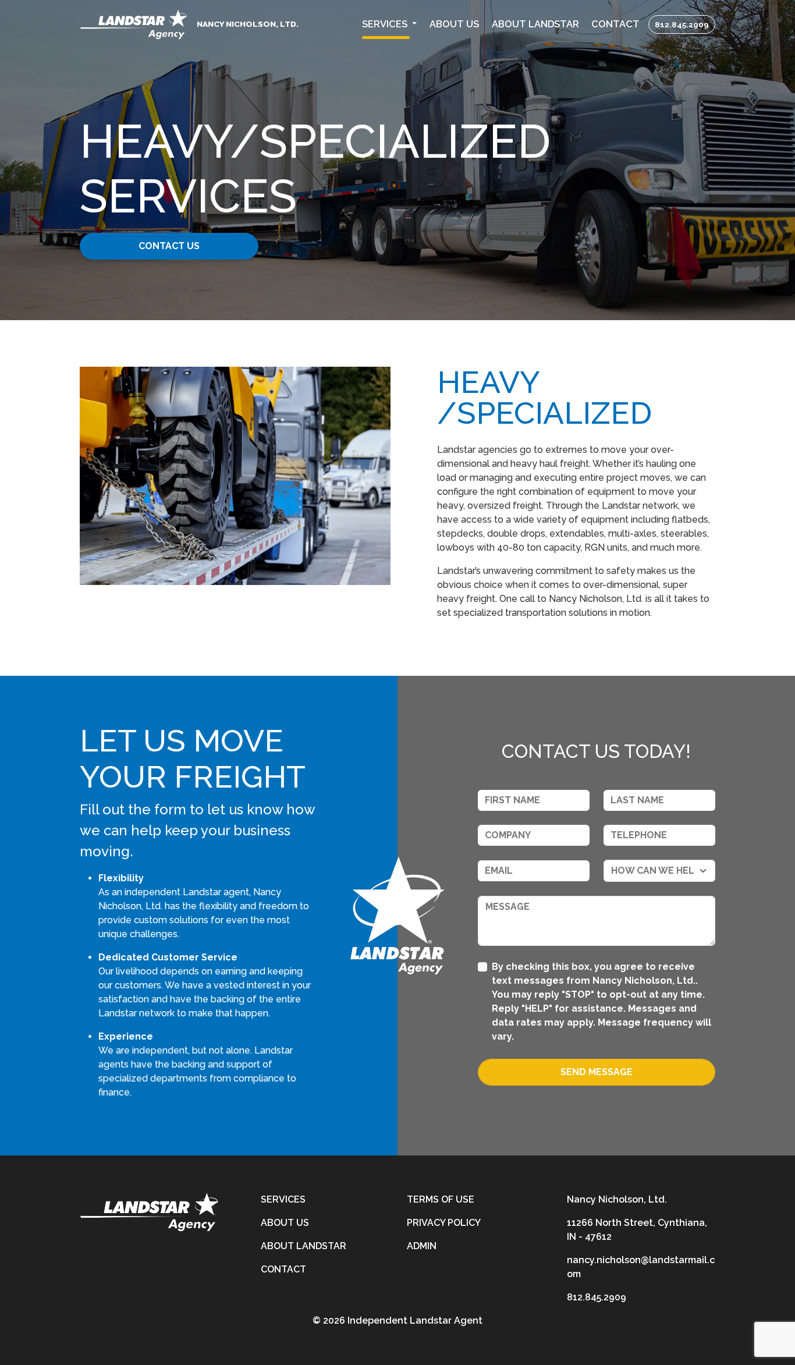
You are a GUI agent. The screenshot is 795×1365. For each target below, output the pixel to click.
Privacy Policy (444, 1222)
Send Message (596, 1071)
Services (283, 1199)
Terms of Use (440, 1199)
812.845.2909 (682, 24)
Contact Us (169, 245)
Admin (421, 1245)
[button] (389, 25)
